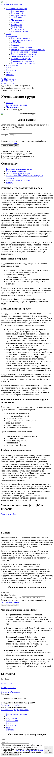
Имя (3, 129)
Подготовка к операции (16, 171)
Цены (8, 723)
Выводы (9, 182)
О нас (8, 716)
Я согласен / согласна (48, 750)
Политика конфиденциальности (15, 710)
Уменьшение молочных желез (19, 169)
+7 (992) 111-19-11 (8, 83)
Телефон (4, 135)
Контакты (10, 730)
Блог (8, 727)
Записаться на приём (10, 705)
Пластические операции (11, 4)
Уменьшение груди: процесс (18, 173)
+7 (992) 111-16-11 (8, 79)
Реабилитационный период (18, 180)
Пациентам (11, 725)
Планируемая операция (11, 598)
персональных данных (10, 143)
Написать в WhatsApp (10, 692)
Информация (11, 718)
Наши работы (12, 721)
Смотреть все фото (9, 514)
